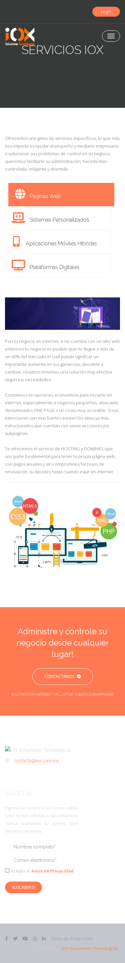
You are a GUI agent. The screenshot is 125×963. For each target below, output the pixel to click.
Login (106, 11)
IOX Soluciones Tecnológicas (90, 948)
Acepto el (41, 871)
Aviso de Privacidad (52, 871)
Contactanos (59, 676)
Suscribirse (23, 887)
